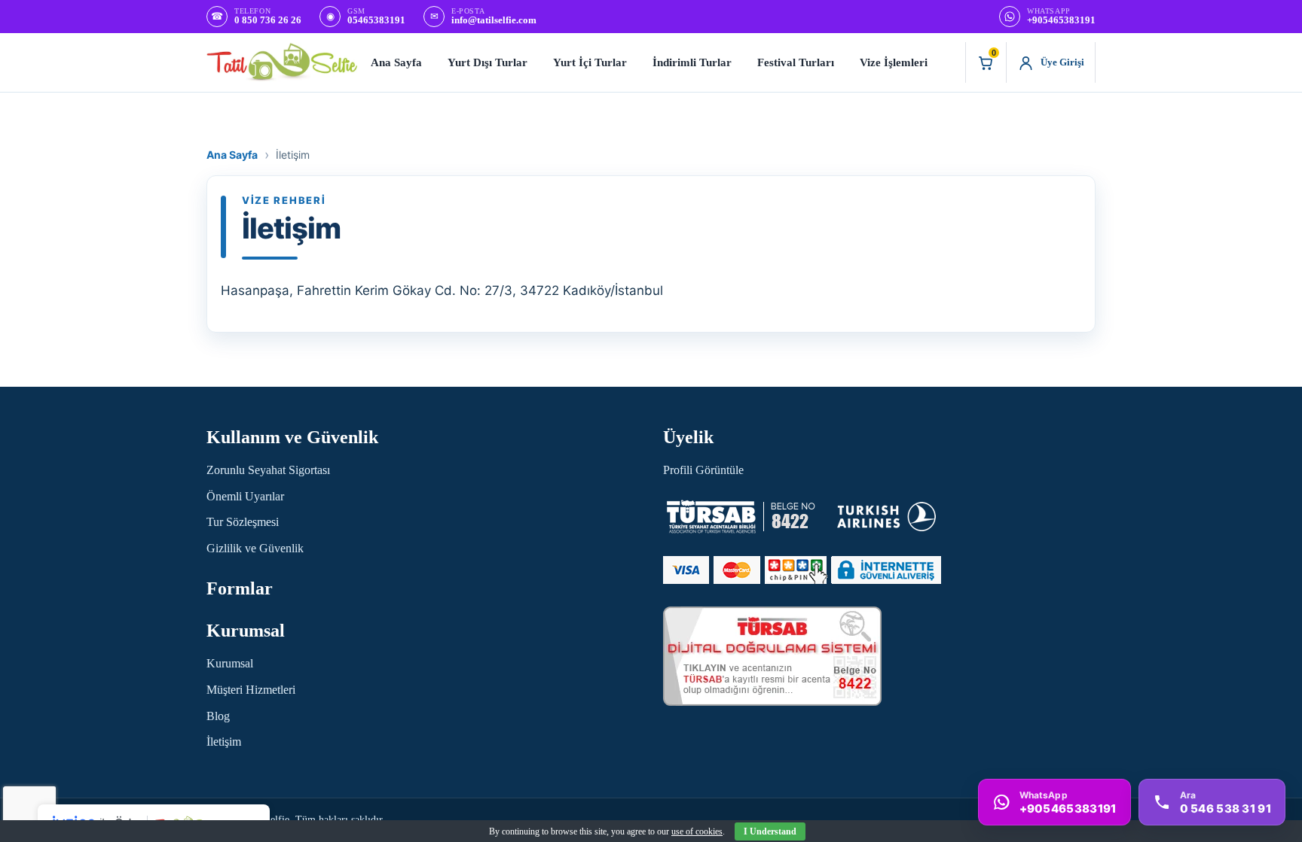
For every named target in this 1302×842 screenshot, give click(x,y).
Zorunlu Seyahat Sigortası (268, 470)
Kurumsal (229, 663)
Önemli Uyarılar (245, 496)
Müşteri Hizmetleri (250, 689)
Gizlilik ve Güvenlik (255, 548)
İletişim (223, 741)
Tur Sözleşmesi (242, 521)
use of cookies (697, 831)
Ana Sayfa (232, 154)
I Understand (770, 831)
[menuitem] (396, 62)
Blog (218, 716)
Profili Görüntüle (703, 470)
